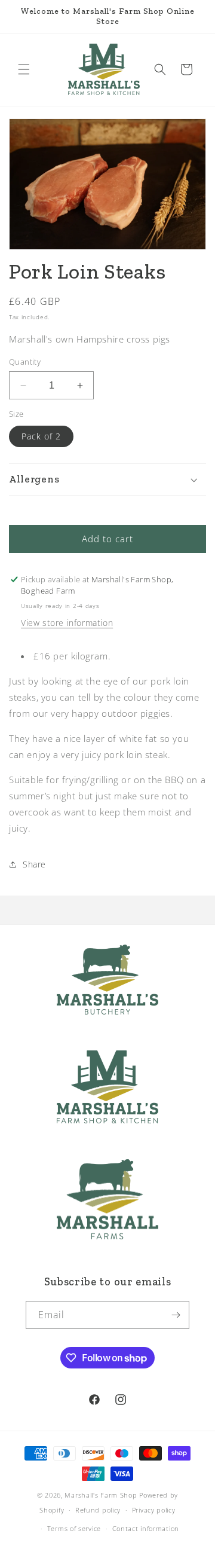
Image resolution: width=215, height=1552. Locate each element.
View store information (67, 622)
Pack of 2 (41, 436)
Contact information (145, 1528)
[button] (24, 69)
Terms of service (74, 1528)
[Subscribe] (175, 1315)
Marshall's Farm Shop (100, 1494)
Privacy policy (154, 1509)
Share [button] (34, 864)
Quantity (25, 361)
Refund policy (98, 1509)
